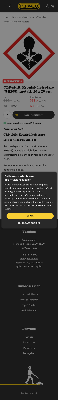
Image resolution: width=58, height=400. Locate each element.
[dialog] (29, 200)
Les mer (8, 208)
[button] (29, 223)
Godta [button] (30, 215)
